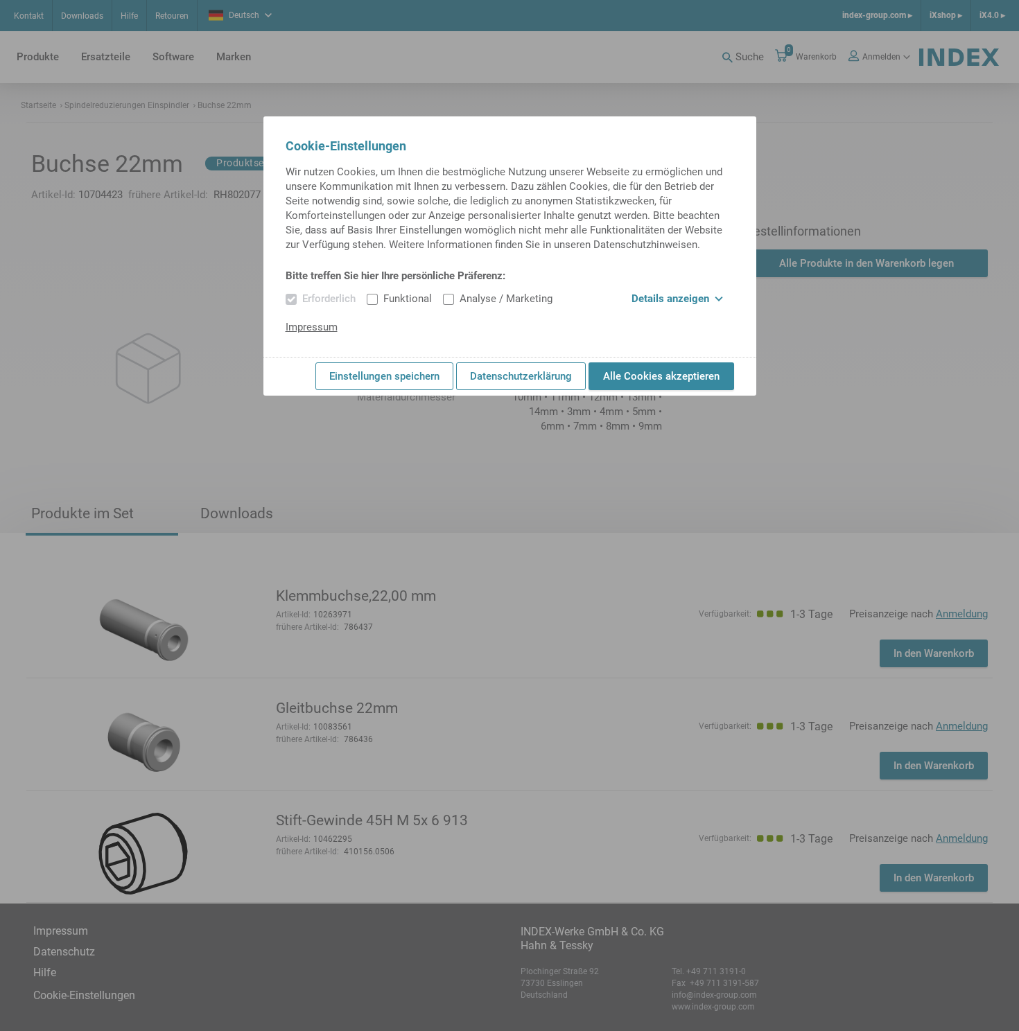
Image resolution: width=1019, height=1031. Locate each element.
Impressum (312, 327)
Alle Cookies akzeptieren (661, 376)
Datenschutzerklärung (521, 376)
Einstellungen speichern (384, 376)
